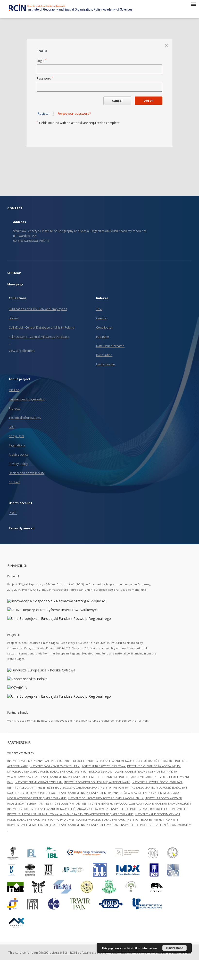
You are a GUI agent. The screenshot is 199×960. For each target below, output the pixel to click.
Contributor (104, 327)
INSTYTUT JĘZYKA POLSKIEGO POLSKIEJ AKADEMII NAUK (53, 793)
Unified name (105, 364)
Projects (14, 408)
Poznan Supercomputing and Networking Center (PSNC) (150, 953)
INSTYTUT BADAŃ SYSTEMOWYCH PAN (55, 766)
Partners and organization (27, 399)
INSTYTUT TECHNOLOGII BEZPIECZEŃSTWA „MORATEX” (155, 825)
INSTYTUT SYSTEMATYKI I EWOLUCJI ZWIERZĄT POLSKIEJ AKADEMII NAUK (129, 803)
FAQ (12, 427)
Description (104, 355)
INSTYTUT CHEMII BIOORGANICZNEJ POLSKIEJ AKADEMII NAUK (112, 777)
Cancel (117, 101)
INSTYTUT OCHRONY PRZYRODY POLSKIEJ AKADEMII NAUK (106, 798)
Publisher (102, 337)
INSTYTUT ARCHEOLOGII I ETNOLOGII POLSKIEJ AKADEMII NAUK (92, 761)
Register (44, 114)
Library (14, 318)
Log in (13, 512)
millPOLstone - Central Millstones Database (39, 337)
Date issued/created (110, 346)
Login (41, 61)
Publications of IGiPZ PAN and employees (38, 309)
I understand (174, 948)
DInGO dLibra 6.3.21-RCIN (58, 953)
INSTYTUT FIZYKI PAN (105, 825)
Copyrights (16, 436)
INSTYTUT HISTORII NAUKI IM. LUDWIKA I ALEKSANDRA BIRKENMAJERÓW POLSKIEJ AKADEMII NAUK (70, 814)
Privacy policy (18, 464)
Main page (15, 284)
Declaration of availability (26, 473)
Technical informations (25, 418)
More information (146, 948)
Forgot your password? (74, 114)
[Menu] (193, 4)
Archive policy (18, 454)
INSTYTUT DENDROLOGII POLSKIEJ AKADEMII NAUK (97, 782)
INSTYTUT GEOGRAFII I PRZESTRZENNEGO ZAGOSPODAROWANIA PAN (52, 787)
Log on (148, 100)
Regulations (17, 445)
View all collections (22, 351)
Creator (101, 318)
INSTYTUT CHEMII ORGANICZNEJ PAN (39, 782)
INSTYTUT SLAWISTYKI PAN (63, 803)
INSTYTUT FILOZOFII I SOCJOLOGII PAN (157, 782)
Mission (14, 390)
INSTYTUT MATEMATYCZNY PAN (28, 761)
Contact (14, 482)
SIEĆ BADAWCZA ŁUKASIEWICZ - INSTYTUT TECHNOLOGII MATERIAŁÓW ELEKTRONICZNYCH (128, 809)
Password (45, 78)
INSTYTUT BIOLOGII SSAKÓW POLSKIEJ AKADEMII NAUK (110, 771)
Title (99, 309)
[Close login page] (166, 45)
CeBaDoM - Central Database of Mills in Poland (41, 327)
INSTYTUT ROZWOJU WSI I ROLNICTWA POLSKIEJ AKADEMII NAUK (83, 819)
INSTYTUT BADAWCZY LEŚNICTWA (104, 766)
